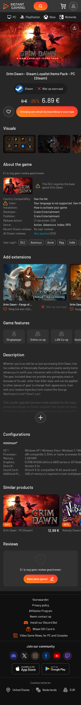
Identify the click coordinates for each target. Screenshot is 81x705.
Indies (60, 225)
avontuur (36, 242)
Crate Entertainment (47, 212)
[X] (24, 655)
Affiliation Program (40, 611)
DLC (22, 242)
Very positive (42, 233)
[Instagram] (35, 655)
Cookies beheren (40, 682)
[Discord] (13, 655)
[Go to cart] (63, 6)
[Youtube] (56, 655)
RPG (68, 225)
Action (38, 225)
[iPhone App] (26, 668)
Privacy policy (40, 605)
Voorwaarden (40, 599)
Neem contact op (40, 616)
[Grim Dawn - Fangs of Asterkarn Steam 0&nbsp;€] (35, 282)
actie (50, 242)
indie (72, 242)
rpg (61, 242)
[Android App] (55, 668)
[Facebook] (46, 655)
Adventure (49, 225)
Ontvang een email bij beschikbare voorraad (47, 111)
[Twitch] (67, 655)
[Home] (14, 6)
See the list (41, 199)
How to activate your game (50, 207)
